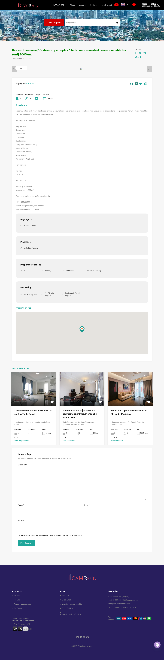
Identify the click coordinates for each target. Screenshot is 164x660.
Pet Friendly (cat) (30, 294)
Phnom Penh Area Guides (70, 614)
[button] (82, 329)
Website (21, 520)
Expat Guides (67, 600)
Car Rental (18, 608)
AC (25, 271)
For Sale (17, 600)
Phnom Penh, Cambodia (23, 620)
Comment (22, 465)
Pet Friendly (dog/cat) (49, 294)
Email (86, 505)
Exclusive (82, 5)
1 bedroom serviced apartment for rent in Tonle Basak (33, 412)
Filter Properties (55, 23)
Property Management (22, 604)
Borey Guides (67, 608)
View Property (33, 399)
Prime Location (30, 225)
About (72, 5)
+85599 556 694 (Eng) (149, 4)
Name (21, 505)
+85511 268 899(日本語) (150, 6)
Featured (93, 5)
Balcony (48, 271)
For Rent (17, 596)
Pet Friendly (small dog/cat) (72, 294)
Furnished (69, 271)
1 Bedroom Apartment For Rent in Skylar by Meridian (129, 412)
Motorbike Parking (31, 248)
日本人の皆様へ (59, 5)
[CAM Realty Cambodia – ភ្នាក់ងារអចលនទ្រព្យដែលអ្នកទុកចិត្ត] (27, 5)
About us (65, 596)
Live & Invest (106, 5)
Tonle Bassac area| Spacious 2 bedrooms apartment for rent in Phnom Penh (80, 414)
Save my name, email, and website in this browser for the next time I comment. (51, 535)
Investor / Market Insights (72, 604)
